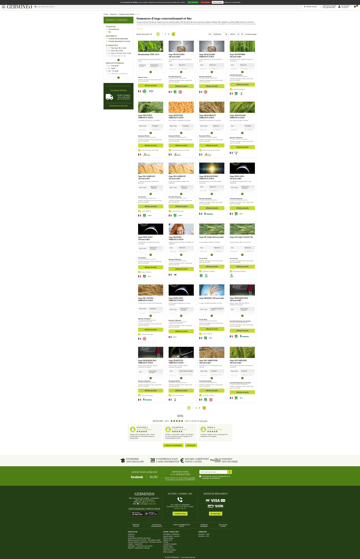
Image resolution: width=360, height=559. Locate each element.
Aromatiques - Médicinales (171, 534)
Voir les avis (191, 445)
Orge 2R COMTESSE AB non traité (238, 361)
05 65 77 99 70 (149, 502)
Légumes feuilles (168, 538)
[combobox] (168, 7)
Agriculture (133, 532)
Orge (138, 14)
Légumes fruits (167, 540)
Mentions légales (136, 525)
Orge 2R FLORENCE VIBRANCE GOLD (207, 116)
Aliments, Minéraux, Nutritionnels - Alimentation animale (145, 542)
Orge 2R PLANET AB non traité (237, 177)
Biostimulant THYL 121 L (148, 54)
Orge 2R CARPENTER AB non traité (208, 361)
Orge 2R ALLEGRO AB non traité (176, 55)
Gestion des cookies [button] (223, 525)
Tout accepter (193, 2)
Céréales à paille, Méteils (126, 14)
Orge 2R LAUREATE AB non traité (146, 177)
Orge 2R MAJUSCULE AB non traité (239, 299)
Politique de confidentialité (156, 525)
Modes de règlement (204, 525)
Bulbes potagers (168, 552)
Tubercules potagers (169, 550)
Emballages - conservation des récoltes (140, 546)
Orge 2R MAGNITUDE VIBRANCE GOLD (208, 177)
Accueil (106, 14)
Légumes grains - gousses (171, 536)
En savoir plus (215, 514)
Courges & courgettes (170, 544)
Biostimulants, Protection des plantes (139, 538)
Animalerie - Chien (204, 534)
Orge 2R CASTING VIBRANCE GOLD (146, 299)
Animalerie (202, 532)
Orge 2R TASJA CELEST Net (241, 237)
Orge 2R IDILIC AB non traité (211, 298)
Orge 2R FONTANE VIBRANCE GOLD (238, 116)
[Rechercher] (35, 7)
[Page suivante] (173, 34)
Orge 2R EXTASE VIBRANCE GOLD (176, 116)
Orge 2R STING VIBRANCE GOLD (176, 238)
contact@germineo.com (147, 504)
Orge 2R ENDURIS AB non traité (237, 55)
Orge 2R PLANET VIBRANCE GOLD (176, 299)
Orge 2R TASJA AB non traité (211, 237)
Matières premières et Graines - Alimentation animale (144, 540)
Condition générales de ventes (181, 525)
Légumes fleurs (168, 546)
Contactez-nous (180, 514)
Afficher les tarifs (151, 85)
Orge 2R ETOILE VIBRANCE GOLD (145, 116)
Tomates (165, 542)
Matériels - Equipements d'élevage (139, 548)
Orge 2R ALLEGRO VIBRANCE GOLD (207, 55)
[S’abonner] (229, 472)
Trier (209, 34)
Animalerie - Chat (203, 536)
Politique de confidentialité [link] (232, 2)
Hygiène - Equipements (135, 544)
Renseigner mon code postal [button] (119, 105)
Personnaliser (218, 2)
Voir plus (140, 29)
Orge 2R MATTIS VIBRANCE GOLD (176, 361)
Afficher (232, 34)
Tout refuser (205, 2)
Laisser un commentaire (173, 445)
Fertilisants (131, 536)
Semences (113, 14)
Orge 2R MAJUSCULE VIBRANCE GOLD (147, 361)
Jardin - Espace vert (171, 532)
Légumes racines (168, 548)
